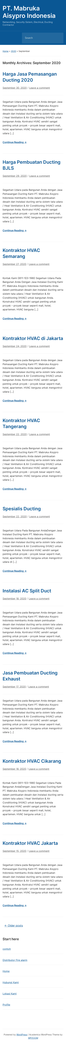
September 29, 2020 (15, 175)
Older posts (13, 925)
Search (58, 38)
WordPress (21, 1034)
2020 (13, 51)
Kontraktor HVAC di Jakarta (33, 338)
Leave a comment (39, 87)
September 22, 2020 (15, 434)
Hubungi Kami (11, 982)
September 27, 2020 (14, 264)
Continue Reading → (15, 142)
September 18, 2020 (14, 598)
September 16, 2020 (14, 768)
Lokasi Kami (10, 993)
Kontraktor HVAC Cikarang (32, 761)
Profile (6, 1004)
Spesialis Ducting (22, 508)
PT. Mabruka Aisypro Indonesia (29, 11)
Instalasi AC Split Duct (27, 590)
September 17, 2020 (14, 686)
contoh (7, 948)
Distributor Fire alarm (15, 960)
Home (5, 51)
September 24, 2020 (15, 346)
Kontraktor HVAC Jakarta (30, 843)
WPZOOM (33, 1038)
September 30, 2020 (15, 87)
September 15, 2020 (14, 850)
